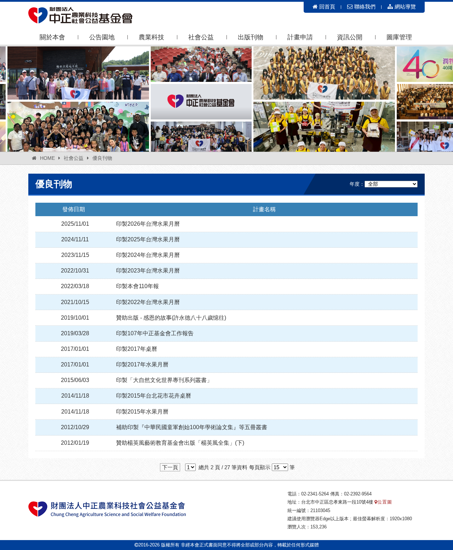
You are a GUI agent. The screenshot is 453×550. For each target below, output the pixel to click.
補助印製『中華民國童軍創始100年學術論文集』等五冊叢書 (191, 427)
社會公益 (201, 37)
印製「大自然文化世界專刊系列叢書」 (164, 380)
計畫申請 (300, 37)
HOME (47, 158)
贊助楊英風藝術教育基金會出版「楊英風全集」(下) (180, 443)
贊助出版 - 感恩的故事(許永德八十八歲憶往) (171, 318)
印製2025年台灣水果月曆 (148, 239)
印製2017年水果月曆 (142, 364)
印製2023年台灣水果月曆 (148, 271)
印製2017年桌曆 (136, 349)
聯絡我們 (364, 7)
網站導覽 (405, 7)
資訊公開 (349, 37)
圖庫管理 (399, 37)
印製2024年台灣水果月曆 (148, 255)
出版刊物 (250, 37)
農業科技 (151, 37)
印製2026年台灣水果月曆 (148, 224)
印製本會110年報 (137, 286)
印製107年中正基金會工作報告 (155, 333)
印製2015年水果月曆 (142, 412)
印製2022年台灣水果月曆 (148, 302)
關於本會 (52, 37)
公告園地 (102, 37)
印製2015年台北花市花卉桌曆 (153, 396)
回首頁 (327, 7)
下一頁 (170, 467)
